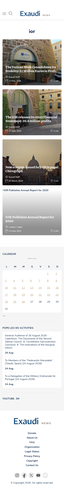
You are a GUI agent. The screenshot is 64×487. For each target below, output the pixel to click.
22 (48, 294)
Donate (32, 433)
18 (14, 294)
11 (14, 287)
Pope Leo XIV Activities (17, 328)
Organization (32, 447)
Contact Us (32, 465)
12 (23, 287)
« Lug (3, 316)
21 (40, 294)
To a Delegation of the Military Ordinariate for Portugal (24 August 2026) (30, 377)
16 (57, 287)
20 (31, 294)
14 (40, 287)
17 (6, 294)
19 (23, 294)
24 (6, 301)
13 (31, 287)
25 (14, 301)
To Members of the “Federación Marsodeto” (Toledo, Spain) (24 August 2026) (29, 362)
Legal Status (32, 451)
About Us (32, 437)
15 (48, 287)
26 (23, 301)
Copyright (32, 460)
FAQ (32, 442)
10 (6, 287)
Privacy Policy (32, 456)
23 (57, 294)
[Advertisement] (32, 3)
